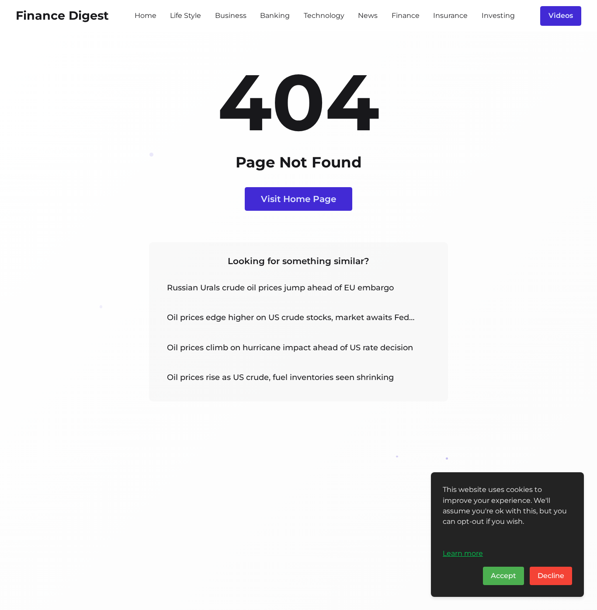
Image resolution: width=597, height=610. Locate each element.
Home (145, 15)
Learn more (463, 553)
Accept (503, 576)
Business (230, 15)
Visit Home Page (298, 198)
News (368, 15)
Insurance (450, 15)
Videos (560, 15)
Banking (275, 15)
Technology (324, 15)
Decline (551, 576)
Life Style (185, 15)
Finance (406, 15)
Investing (498, 15)
